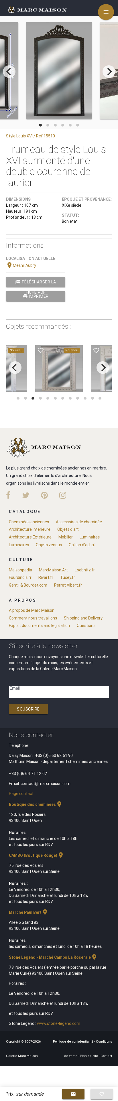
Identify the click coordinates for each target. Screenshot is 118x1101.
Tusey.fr (67, 577)
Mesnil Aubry (21, 265)
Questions (86, 625)
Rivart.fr (45, 577)
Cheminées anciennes (29, 521)
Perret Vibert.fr (68, 585)
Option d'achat (82, 544)
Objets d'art (68, 529)
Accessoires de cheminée (79, 521)
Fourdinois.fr (20, 577)
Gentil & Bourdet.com (28, 585)
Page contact (21, 793)
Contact (106, 1056)
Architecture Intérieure (29, 529)
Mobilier (65, 537)
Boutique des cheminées (36, 804)
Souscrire (28, 709)
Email (15, 688)
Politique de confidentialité (73, 1041)
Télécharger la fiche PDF (35, 283)
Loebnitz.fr (85, 570)
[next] (109, 71)
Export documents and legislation (39, 625)
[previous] (9, 71)
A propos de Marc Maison (31, 610)
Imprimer (36, 296)
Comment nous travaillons (33, 618)
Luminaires (90, 537)
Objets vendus (49, 544)
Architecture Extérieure (30, 537)
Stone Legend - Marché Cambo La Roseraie (53, 957)
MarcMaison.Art (53, 570)
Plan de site (89, 1056)
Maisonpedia (20, 570)
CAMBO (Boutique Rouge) (36, 855)
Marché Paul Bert (28, 912)
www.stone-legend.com (58, 1023)
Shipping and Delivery (83, 618)
